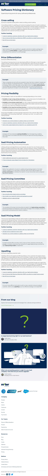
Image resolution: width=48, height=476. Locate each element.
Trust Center (4, 414)
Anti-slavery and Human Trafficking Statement (11, 466)
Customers (3, 407)
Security (3, 412)
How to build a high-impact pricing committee (14, 194)
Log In (40, 4)
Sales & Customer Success (7, 429)
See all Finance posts (6, 305)
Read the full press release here (33, 1)
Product (3, 400)
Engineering (4, 427)
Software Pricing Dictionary (7, 449)
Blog (2, 439)
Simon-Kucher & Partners (36, 87)
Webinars (3, 444)
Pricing (2, 452)
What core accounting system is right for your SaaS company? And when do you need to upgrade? (16, 370)
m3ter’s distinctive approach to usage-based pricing (15, 158)
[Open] (45, 4)
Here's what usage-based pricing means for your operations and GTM (19, 124)
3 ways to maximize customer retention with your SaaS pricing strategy (20, 36)
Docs (2, 437)
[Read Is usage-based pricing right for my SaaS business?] (24, 321)
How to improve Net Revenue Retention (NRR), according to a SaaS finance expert (23, 38)
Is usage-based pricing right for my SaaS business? (16, 336)
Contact (3, 409)
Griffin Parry (7, 338)
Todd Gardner (8, 374)
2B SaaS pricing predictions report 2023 (12, 231)
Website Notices (4, 462)
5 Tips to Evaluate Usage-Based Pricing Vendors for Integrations (18, 160)
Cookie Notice (4, 464)
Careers (3, 404)
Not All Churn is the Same (8, 40)
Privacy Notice (4, 459)
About (2, 402)
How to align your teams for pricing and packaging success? (17, 196)
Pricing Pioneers (4, 447)
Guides (2, 442)
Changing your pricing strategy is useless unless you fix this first (18, 120)
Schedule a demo (30, 4)
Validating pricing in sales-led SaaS (10, 198)
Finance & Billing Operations (7, 422)
